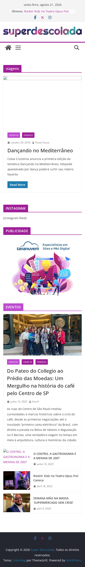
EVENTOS (13, 135)
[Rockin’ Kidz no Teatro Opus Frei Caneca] (16, 481)
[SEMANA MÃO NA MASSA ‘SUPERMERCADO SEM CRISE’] (16, 503)
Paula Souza (42, 142)
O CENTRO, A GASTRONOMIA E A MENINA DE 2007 (54, 456)
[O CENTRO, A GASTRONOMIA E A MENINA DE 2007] (16, 459)
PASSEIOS (28, 135)
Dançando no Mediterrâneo (40, 150)
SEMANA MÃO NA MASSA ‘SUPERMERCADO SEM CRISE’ (53, 500)
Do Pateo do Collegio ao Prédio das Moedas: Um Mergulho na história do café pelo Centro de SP (41, 381)
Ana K (35, 401)
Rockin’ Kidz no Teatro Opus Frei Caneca (55, 478)
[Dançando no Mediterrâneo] (42, 102)
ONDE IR (27, 361)
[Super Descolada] (8, 48)
